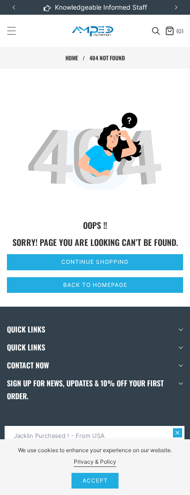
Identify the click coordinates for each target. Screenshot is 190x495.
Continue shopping (95, 261)
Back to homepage (95, 284)
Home (71, 57)
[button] (176, 7)
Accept (95, 480)
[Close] (177, 432)
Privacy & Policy (95, 461)
